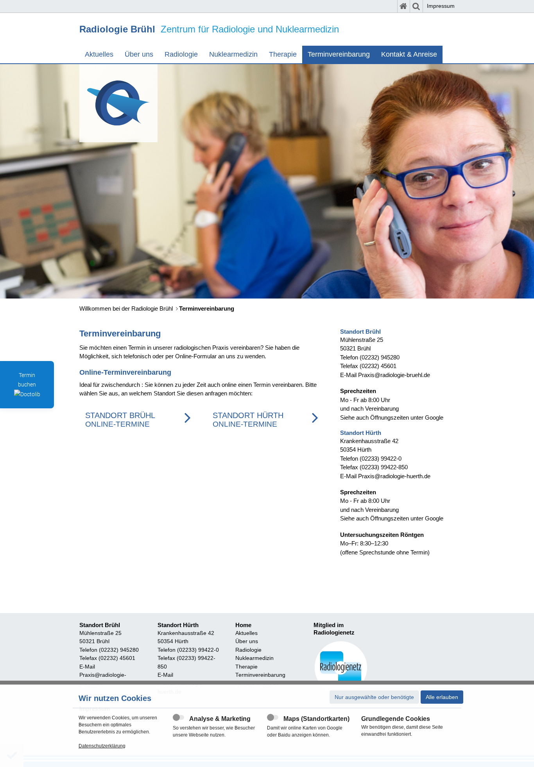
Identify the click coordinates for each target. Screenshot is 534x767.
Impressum (441, 6)
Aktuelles (99, 54)
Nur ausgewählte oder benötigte (374, 697)
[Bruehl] (118, 103)
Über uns (139, 54)
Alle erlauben (442, 697)
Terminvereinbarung (339, 54)
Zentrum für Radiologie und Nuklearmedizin (209, 29)
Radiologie (181, 54)
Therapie (283, 54)
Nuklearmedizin (233, 54)
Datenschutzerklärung (102, 746)
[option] (267, 181)
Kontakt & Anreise (409, 54)
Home (243, 625)
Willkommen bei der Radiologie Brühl (126, 308)
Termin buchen (27, 380)
